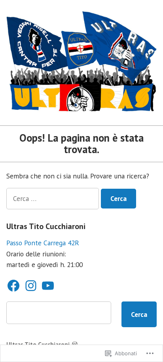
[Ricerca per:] (53, 198)
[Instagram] (31, 286)
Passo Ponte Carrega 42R (42, 242)
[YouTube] (48, 286)
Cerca (139, 314)
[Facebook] (13, 286)
